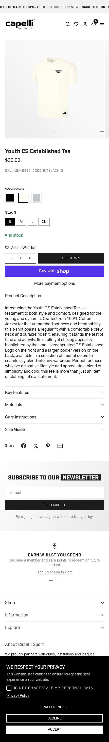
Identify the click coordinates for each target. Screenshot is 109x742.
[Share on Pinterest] (48, 446)
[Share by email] (60, 446)
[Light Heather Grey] (36, 198)
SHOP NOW (67, 7)
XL (44, 221)
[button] (20, 247)
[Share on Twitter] (36, 446)
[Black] (10, 198)
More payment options (54, 283)
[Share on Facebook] (24, 446)
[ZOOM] (102, 131)
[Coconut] (23, 198)
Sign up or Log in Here (55, 572)
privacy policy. (82, 516)
